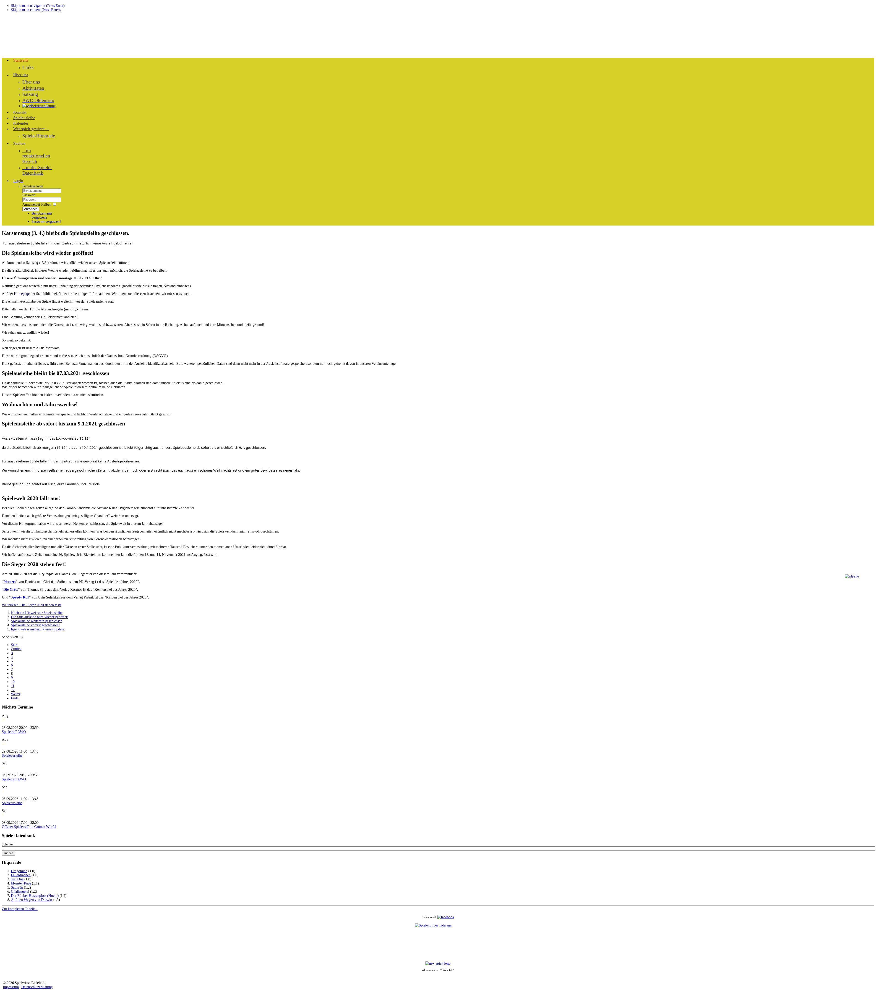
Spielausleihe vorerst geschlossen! (35, 625)
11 (12, 686)
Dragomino (19, 871)
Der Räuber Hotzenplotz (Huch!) (35, 896)
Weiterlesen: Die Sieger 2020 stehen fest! (31, 605)
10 (13, 682)
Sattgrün (17, 887)
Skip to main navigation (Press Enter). (38, 6)
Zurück (16, 649)
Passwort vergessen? (46, 221)
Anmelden (30, 209)
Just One (17, 879)
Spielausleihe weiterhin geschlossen (36, 621)
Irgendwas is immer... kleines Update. (38, 629)
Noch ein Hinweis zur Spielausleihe (37, 613)
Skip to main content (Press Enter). (36, 10)
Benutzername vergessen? (41, 215)
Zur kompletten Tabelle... (20, 909)
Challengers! (20, 891)
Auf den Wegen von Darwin (31, 900)
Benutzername (32, 186)
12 (13, 690)
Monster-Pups (21, 883)
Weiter (15, 694)
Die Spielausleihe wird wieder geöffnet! (39, 617)
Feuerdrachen (21, 875)
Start (14, 645)
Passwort (28, 195)
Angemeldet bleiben (36, 204)
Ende (14, 698)
